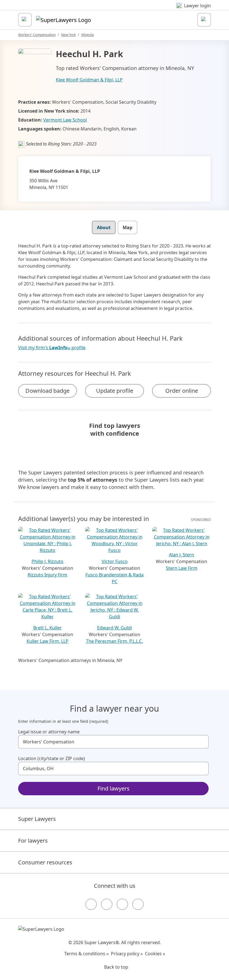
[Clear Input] (202, 741)
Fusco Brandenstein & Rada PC (114, 578)
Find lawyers (113, 788)
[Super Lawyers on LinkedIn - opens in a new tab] (138, 904)
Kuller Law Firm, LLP (47, 641)
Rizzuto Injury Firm (47, 575)
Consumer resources (45, 862)
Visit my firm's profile (51, 348)
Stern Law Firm (181, 568)
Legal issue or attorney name (49, 732)
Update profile (114, 390)
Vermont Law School (65, 120)
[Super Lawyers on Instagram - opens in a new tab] (106, 904)
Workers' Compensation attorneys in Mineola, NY (70, 660)
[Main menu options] (25, 19)
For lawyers (33, 840)
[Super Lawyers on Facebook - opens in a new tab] (91, 904)
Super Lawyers (37, 819)
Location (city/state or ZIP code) (51, 758)
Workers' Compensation (37, 34)
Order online (181, 390)
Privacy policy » (127, 954)
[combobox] (113, 741)
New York (68, 34)
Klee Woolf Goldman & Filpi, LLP (89, 80)
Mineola (87, 34)
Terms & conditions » (86, 954)
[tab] (104, 227)
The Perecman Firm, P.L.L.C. (114, 641)
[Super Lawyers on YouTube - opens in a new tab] (122, 904)
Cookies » (155, 954)
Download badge (47, 390)
